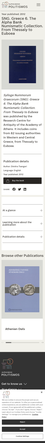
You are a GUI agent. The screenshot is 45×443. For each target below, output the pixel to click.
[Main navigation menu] (39, 4)
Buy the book (18, 181)
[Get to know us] (26, 384)
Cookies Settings (22, 436)
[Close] (41, 392)
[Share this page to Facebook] (14, 189)
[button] (42, 342)
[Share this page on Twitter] (25, 189)
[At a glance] (20, 389)
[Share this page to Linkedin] (19, 189)
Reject (22, 422)
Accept (22, 429)
